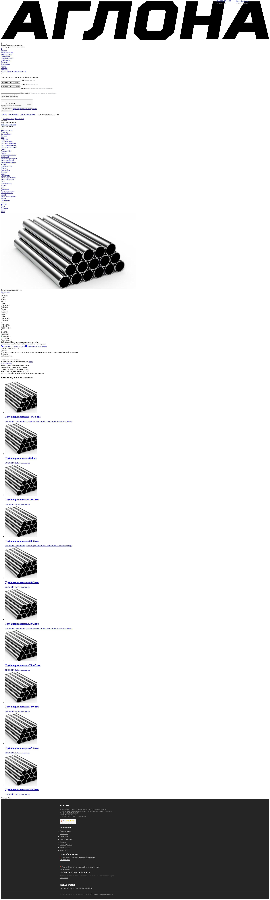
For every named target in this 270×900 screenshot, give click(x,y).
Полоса (3, 153)
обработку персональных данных (25, 109)
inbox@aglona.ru (20, 71)
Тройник (4, 172)
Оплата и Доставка (66, 845)
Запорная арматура (7, 191)
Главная (4, 114)
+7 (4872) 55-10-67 (7, 71)
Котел (3, 212)
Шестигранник (6, 166)
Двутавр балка (6, 134)
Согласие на (20, 109)
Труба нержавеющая (27, 114)
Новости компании (66, 839)
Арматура (4, 132)
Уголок (3, 164)
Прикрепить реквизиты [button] (9, 97)
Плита (3, 202)
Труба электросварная (9, 159)
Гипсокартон (5, 200)
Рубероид (4, 208)
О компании (5, 64)
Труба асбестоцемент (8, 196)
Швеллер (4, 168)
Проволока (5, 189)
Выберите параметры (64, 421)
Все (2, 128)
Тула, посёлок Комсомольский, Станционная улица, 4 (88, 809)
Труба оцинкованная (8, 162)
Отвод (3, 149)
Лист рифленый (6, 141)
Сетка (3, 206)
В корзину (5, 334)
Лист (2, 181)
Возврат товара (65, 847)
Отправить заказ (7, 111)
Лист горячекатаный (8, 145)
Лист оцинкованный (8, 143)
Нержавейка (13, 114)
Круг (2, 138)
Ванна (3, 210)
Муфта (3, 198)
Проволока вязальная (8, 155)
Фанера (3, 204)
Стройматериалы (7, 193)
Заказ (31, 362)
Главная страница (65, 831)
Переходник (5, 176)
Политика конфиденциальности (102, 894)
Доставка (4, 62)
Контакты (4, 70)
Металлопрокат (6, 130)
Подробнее (64, 878)
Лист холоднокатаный (9, 147)
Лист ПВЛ (4, 140)
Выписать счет (6, 363)
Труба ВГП (5, 157)
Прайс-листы (5, 60)
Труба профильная (7, 160)
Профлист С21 (6, 151)
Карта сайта (63, 850)
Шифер (3, 195)
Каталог (4, 51)
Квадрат (4, 136)
